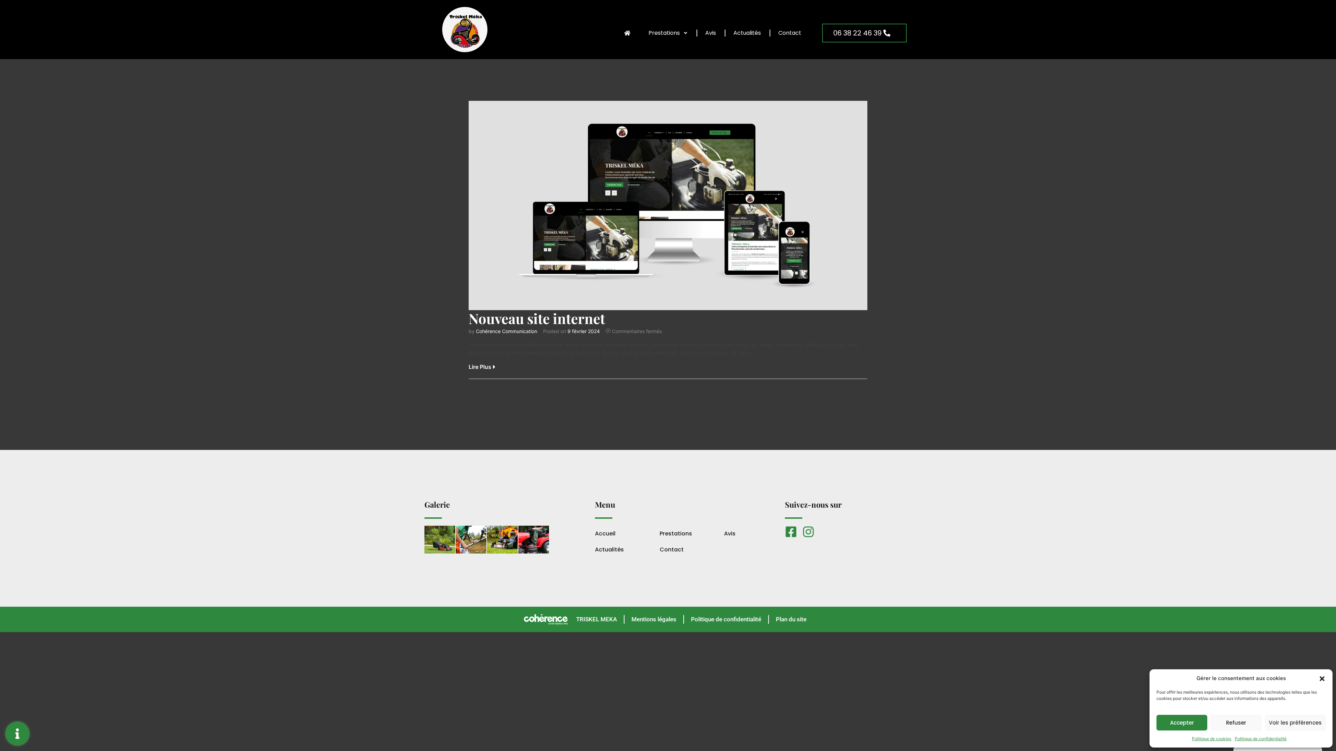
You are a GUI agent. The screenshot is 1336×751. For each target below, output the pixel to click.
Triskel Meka (596, 619)
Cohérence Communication (506, 331)
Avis (710, 33)
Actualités (747, 33)
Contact (789, 33)
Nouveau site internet (537, 318)
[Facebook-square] (791, 532)
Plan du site (791, 619)
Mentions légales (653, 619)
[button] (1322, 678)
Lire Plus (480, 366)
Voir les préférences (1295, 722)
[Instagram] (808, 532)
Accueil (605, 533)
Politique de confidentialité (1261, 738)
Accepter (1182, 722)
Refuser (1236, 722)
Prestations (664, 33)
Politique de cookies (1211, 738)
